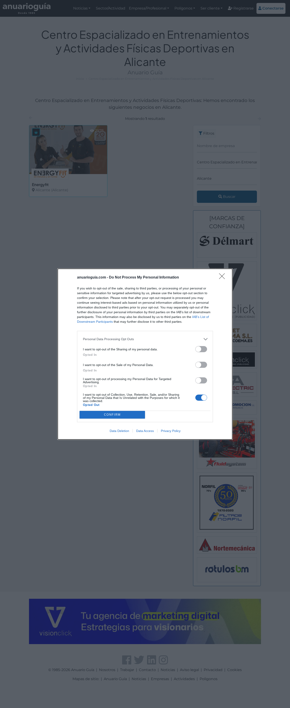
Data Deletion (119, 431)
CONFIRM (112, 414)
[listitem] (145, 339)
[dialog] (145, 354)
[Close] (223, 277)
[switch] (201, 349)
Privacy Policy (171, 431)
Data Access (145, 431)
